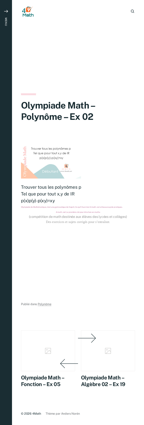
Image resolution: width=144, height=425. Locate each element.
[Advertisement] (78, 65)
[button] (6, 212)
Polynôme (44, 304)
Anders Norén (70, 413)
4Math (36, 413)
